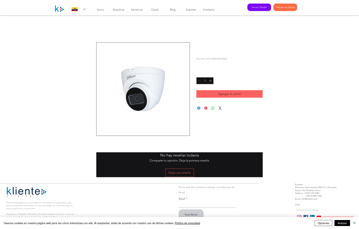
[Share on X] (220, 108)
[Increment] (210, 80)
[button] (119, 8)
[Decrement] (199, 80)
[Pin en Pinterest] (206, 108)
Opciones (323, 223)
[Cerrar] (354, 223)
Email (182, 198)
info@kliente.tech (309, 199)
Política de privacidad (187, 223)
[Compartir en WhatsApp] (213, 108)
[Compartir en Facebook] (199, 108)
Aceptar (342, 223)
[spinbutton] (205, 80)
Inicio (100, 28)
